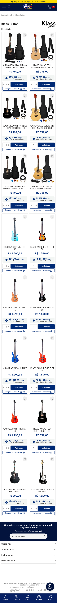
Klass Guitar (20, 15)
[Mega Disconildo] (28, 6)
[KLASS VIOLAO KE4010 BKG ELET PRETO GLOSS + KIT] (15, 122)
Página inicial (6, 15)
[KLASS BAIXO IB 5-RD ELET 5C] (42, 364)
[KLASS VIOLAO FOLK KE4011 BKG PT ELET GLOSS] (42, 425)
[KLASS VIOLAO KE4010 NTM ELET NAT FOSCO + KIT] (42, 183)
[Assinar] (44, 536)
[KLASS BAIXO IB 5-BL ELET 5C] (15, 243)
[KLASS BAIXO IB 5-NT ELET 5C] (15, 304)
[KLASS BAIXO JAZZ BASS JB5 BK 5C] (42, 486)
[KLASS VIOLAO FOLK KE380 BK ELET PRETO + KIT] (15, 61)
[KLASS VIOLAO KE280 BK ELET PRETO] (15, 486)
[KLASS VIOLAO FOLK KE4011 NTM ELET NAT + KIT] (42, 61)
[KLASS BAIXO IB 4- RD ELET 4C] (15, 425)
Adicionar (19, 84)
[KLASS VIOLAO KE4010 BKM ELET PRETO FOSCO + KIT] (15, 183)
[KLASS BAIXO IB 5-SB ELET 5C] (42, 243)
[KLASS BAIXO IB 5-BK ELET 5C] (42, 304)
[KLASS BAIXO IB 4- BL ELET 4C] (15, 364)
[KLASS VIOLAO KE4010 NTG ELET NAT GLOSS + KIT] (42, 122)
